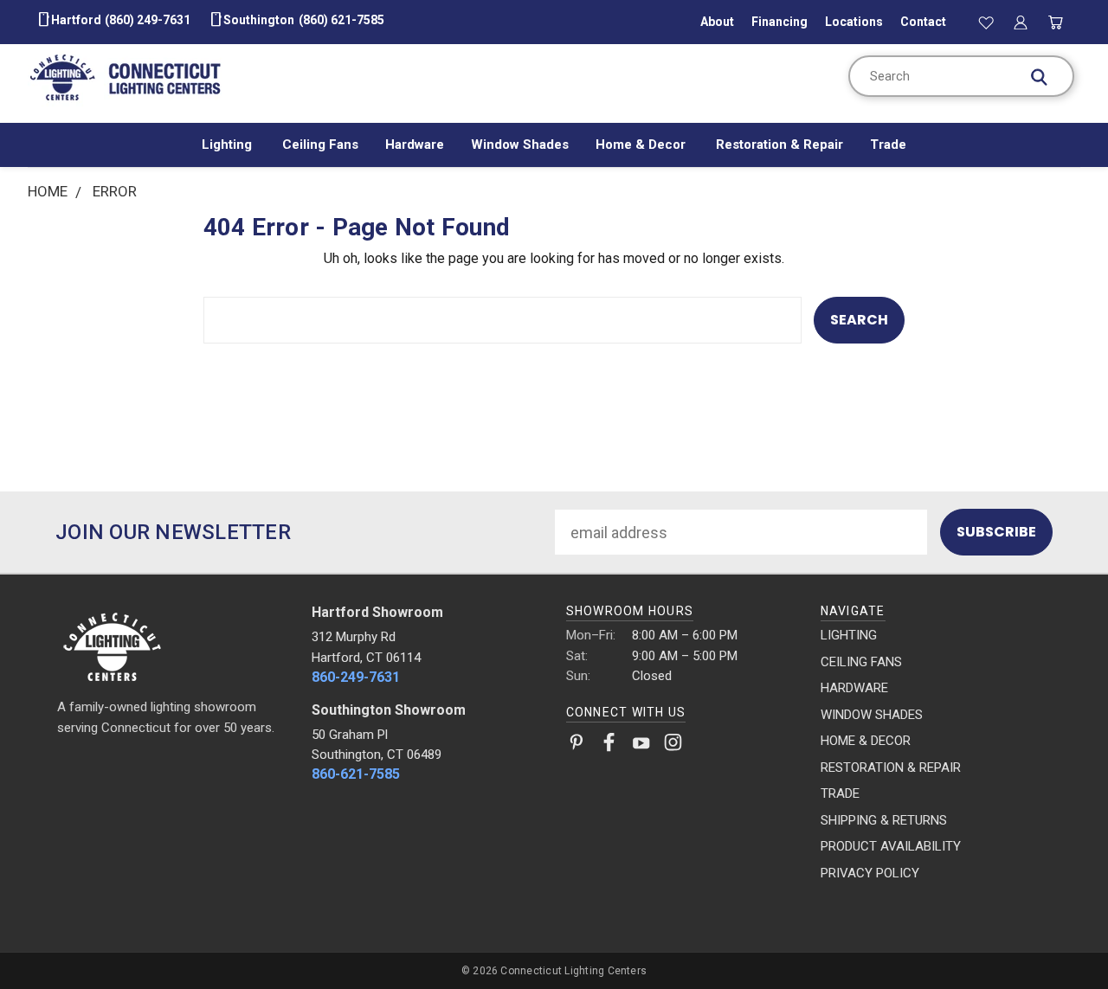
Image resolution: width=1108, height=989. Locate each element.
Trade (888, 144)
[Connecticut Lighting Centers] (172, 645)
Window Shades (520, 144)
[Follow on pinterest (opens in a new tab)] (577, 745)
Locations (854, 22)
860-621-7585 (356, 774)
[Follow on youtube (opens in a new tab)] (641, 745)
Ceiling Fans (320, 144)
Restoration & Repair (779, 144)
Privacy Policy (870, 873)
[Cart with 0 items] (1056, 21)
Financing (779, 22)
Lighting (228, 144)
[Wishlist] (986, 21)
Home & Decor (642, 144)
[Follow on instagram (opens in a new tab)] (673, 745)
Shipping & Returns (884, 820)
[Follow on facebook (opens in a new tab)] (609, 745)
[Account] (1020, 21)
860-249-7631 (356, 677)
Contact (923, 22)
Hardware (414, 144)
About (717, 22)
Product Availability (891, 846)
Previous (1056, 935)
